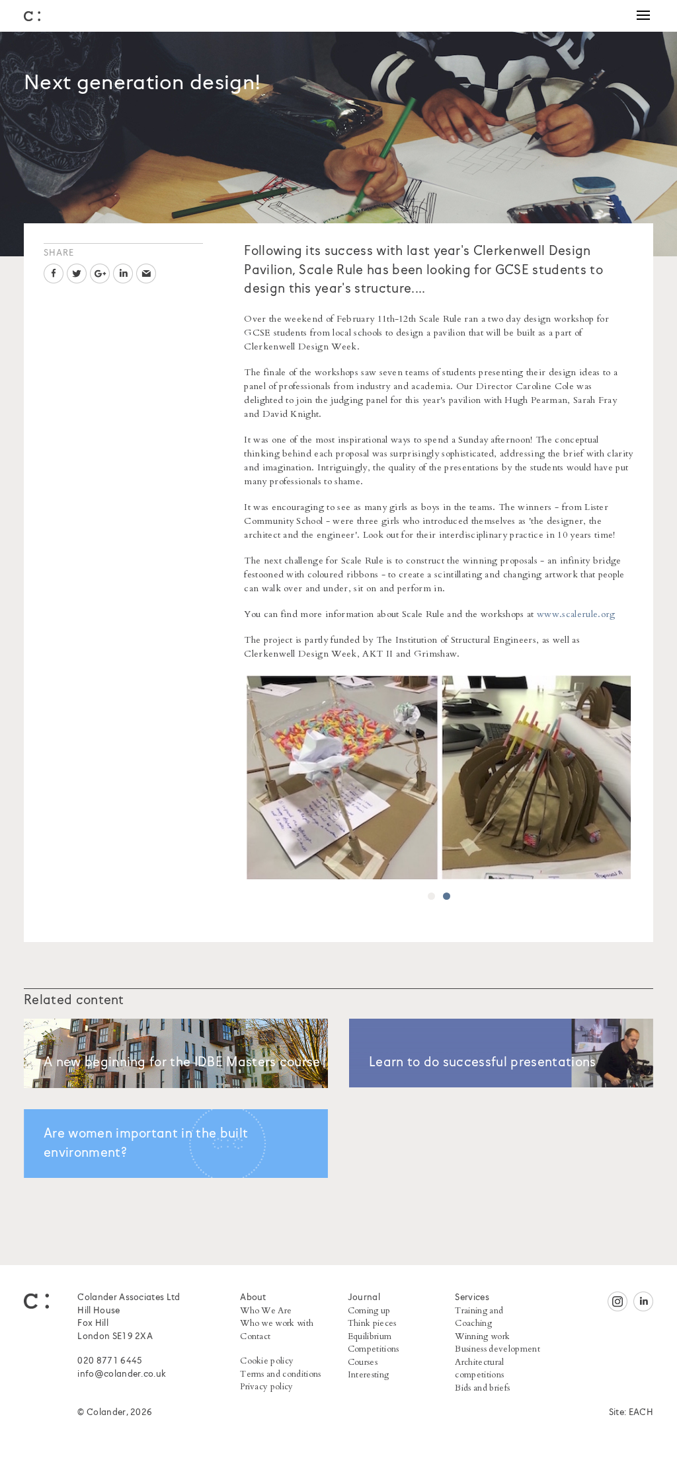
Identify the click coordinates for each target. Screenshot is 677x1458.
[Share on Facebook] (53, 273)
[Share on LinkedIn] (123, 273)
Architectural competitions (479, 1368)
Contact (255, 1336)
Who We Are (266, 1311)
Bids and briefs (482, 1388)
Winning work (482, 1336)
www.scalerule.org (576, 614)
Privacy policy (266, 1387)
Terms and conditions (280, 1374)
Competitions (373, 1349)
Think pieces (372, 1323)
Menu (643, 16)
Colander (32, 16)
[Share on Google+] (100, 273)
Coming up (369, 1311)
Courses (363, 1362)
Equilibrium (370, 1336)
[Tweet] (77, 273)
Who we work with (276, 1323)
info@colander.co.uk (121, 1374)
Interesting (368, 1375)
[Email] (146, 273)
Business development (497, 1349)
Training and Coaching (479, 1317)
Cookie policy (267, 1361)
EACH (641, 1412)
